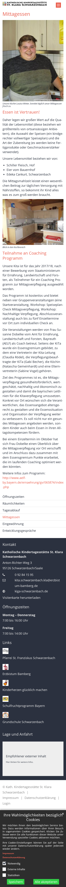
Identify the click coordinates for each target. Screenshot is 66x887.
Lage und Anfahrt (18, 734)
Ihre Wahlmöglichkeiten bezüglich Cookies (33, 817)
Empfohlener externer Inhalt (26, 756)
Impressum (8, 853)
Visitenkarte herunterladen (21, 598)
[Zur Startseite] (25, 3)
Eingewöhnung (13, 524)
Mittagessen (16, 14)
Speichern (16, 882)
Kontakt (9, 544)
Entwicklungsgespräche (19, 531)
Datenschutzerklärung (14, 857)
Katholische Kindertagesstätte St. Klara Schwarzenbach (33, 554)
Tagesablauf (11, 510)
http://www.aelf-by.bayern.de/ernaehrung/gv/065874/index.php (33, 482)
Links (7, 642)
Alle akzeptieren (46, 882)
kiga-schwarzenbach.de (31, 591)
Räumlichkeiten (14, 503)
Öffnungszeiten (13, 497)
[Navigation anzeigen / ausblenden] (58, 5)
